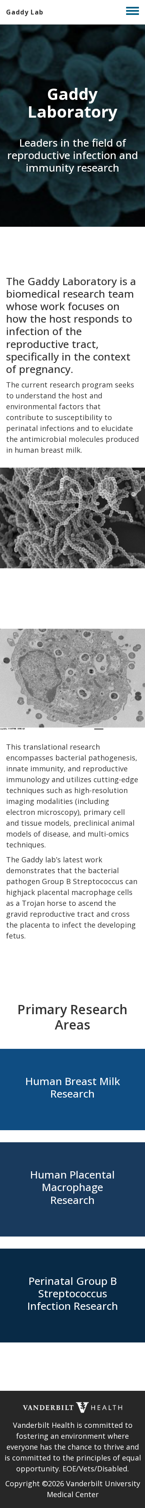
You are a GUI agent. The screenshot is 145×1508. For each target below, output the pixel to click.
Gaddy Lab (25, 12)
